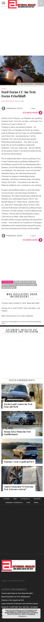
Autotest (6, 498)
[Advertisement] (22, 31)
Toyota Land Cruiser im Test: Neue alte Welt (20, 303)
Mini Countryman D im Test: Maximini (17, 316)
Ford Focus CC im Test (9, 285)
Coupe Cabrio (18, 282)
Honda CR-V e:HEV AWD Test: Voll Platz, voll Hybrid (20, 309)
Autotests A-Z (25, 498)
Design (36, 502)
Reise (15, 498)
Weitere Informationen (28, 614)
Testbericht (32, 285)
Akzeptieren (22, 616)
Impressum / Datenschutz (14, 502)
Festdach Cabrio (29, 282)
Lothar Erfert (9, 101)
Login (3, 323)
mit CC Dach (22, 285)
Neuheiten (37, 498)
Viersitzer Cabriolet (9, 287)
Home (28, 502)
